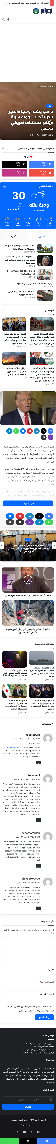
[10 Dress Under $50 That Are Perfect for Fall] (45, 274)
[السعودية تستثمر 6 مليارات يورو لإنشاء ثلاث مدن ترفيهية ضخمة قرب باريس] (41, 691)
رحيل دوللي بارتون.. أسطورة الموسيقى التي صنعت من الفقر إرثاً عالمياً (15, 673)
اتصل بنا (24, 1124)
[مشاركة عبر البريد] (20, 522)
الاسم (51, 969)
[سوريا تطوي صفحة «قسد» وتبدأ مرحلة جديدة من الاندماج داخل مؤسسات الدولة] (14, 691)
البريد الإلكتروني (47, 982)
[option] (28, 545)
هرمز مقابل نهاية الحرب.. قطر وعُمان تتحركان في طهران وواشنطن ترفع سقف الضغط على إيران (28, 548)
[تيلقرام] (39, 522)
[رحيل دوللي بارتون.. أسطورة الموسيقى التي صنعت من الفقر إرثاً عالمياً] (14, 659)
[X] (39, 516)
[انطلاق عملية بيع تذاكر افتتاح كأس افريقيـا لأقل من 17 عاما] (45, 248)
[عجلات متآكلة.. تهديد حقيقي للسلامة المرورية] (45, 295)
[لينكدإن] (29, 516)
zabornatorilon (31, 832)
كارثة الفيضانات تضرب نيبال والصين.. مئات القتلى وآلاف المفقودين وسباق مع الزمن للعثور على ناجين (42, 338)
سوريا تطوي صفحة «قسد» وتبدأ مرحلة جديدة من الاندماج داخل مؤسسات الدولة (16, 705)
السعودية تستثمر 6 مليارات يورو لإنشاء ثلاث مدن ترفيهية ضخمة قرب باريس (42, 705)
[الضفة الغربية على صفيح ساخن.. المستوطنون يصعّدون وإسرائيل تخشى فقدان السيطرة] (14, 324)
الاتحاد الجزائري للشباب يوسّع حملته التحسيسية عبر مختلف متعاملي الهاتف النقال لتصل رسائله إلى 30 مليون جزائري (42, 374)
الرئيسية (47, 86)
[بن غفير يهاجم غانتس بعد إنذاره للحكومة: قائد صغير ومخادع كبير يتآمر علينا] (45, 260)
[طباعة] (10, 522)
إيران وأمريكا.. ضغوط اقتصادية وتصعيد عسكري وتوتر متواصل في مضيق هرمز (42, 672)
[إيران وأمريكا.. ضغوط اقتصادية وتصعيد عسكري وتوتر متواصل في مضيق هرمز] (41, 658)
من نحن (32, 1124)
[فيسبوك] (49, 516)
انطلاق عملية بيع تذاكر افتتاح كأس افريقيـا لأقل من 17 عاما (19, 247)
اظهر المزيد (29, 503)
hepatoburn (32, 734)
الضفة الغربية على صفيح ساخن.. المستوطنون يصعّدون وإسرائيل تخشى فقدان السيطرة (14, 338)
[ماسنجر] (10, 516)
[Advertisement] (28, 52)
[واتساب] (49, 522)
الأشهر (42, 236)
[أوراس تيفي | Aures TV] (42, 11)
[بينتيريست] (20, 516)
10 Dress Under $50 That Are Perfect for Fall (21, 272)
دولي (41, 86)
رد (38, 762)
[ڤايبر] (29, 522)
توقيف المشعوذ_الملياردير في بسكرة (35, 283)
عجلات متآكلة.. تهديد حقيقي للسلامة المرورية (21, 293)
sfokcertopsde (31, 878)
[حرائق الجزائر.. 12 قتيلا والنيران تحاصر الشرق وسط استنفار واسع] (14, 358)
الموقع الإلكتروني (47, 994)
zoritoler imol (31, 775)
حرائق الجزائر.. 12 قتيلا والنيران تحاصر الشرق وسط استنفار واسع (16, 371)
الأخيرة (14, 236)
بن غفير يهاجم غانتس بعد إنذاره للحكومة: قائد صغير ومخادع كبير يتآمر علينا (20, 260)
